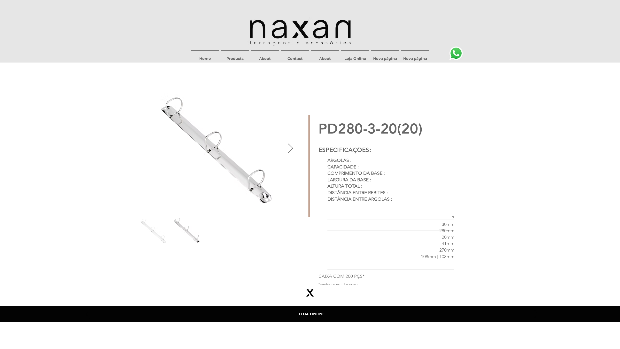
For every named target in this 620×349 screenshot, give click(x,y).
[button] (235, 56)
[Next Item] (290, 149)
